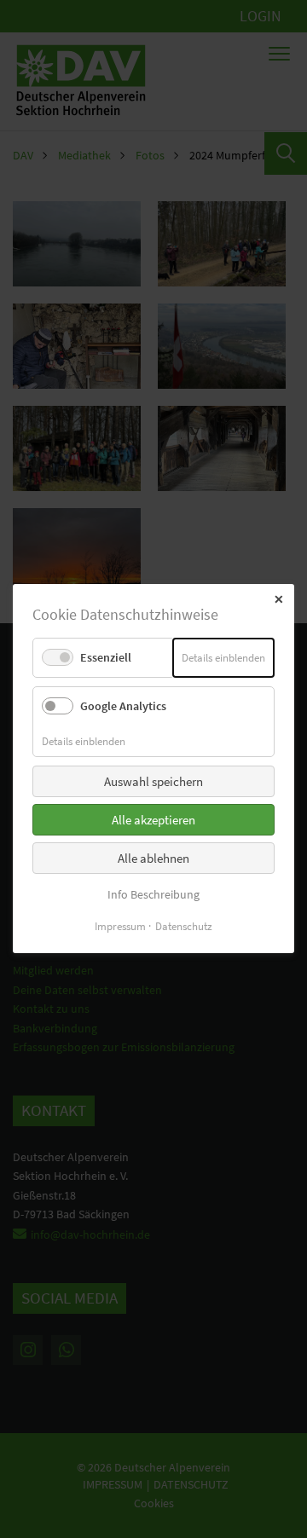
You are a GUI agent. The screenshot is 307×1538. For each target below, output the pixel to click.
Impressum (120, 927)
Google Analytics (123, 706)
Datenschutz (183, 927)
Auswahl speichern (153, 781)
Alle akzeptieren (153, 820)
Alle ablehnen (153, 858)
